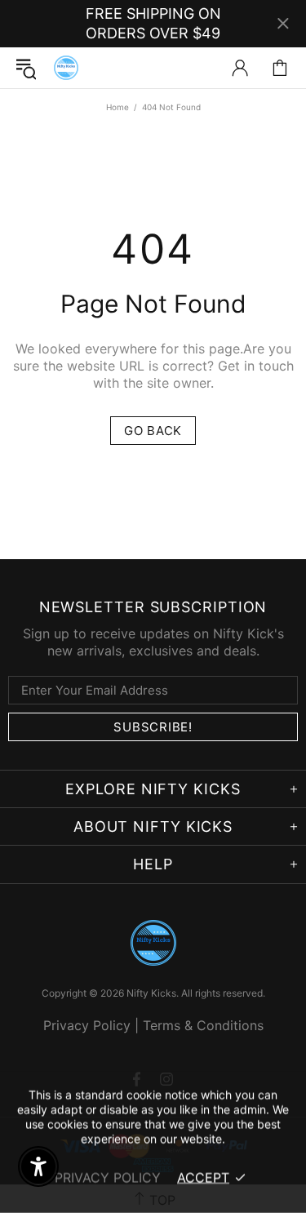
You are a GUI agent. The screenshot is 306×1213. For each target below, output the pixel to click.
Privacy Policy (87, 1025)
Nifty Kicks (66, 68)
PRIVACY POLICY (108, 1177)
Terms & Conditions (203, 1025)
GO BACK (153, 430)
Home (117, 107)
